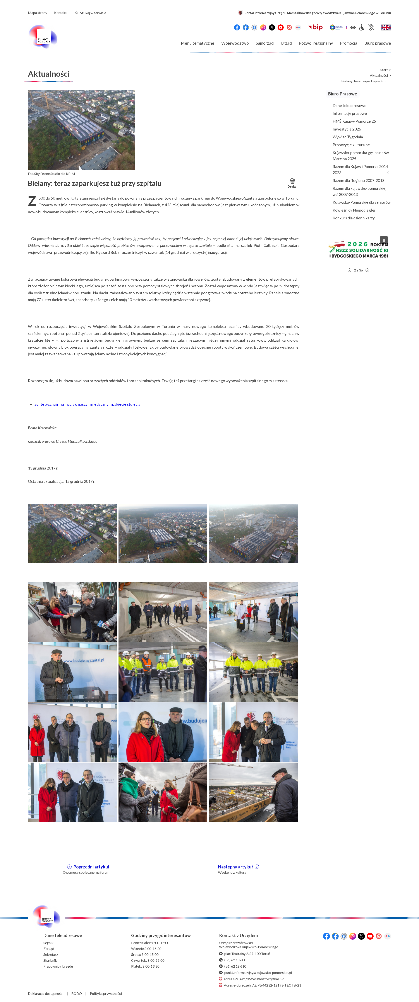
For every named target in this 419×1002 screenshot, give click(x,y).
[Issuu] (289, 27)
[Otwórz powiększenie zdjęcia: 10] (72, 791)
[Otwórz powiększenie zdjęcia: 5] (162, 671)
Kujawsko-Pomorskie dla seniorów (362, 202)
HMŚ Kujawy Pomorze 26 (354, 121)
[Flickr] (298, 27)
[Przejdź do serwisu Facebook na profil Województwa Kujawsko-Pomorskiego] (237, 27)
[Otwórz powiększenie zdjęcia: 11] (162, 791)
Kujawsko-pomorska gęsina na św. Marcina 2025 (361, 155)
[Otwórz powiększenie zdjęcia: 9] (253, 731)
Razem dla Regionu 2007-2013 (358, 180)
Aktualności (379, 75)
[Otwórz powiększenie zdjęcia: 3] (253, 533)
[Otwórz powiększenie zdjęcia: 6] (253, 671)
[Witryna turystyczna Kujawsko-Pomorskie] (336, 27)
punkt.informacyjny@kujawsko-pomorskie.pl (258, 972)
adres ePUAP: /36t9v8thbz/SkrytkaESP (254, 979)
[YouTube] (281, 27)
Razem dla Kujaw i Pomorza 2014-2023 (361, 169)
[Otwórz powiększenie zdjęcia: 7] (72, 731)
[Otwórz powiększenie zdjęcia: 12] (253, 791)
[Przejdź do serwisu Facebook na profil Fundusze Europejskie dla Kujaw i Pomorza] (246, 27)
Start (384, 69)
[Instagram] (263, 27)
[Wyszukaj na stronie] (77, 12)
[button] (358, 249)
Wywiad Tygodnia (348, 136)
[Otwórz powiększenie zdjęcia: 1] (72, 533)
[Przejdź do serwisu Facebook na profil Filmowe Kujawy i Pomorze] (254, 27)
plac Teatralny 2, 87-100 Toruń (247, 953)
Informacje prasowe (350, 113)
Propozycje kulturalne (351, 144)
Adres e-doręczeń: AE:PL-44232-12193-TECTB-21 (262, 985)
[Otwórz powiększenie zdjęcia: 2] (162, 533)
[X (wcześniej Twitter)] (272, 27)
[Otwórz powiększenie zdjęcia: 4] (72, 671)
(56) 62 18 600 (235, 960)
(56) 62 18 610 (235, 966)
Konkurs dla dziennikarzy (354, 217)
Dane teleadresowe (349, 105)
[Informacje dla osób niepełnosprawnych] (366, 27)
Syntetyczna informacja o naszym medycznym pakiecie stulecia (87, 404)
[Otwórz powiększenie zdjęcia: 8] (162, 731)
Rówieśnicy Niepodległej (354, 210)
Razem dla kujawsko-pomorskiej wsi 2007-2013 (359, 191)
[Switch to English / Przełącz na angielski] (386, 27)
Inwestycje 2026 (347, 129)
